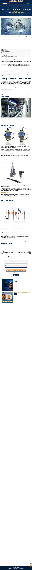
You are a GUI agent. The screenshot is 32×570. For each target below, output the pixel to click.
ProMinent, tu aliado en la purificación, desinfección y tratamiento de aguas (9, 56)
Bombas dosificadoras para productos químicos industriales (22, 292)
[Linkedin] (12, 12)
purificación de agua (8, 248)
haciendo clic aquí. (19, 246)
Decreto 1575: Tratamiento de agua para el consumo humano (24, 252)
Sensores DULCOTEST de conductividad (6, 54)
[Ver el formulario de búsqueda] (30, 3)
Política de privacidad (16, 567)
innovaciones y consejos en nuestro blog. (18, 245)
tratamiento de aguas (12, 248)
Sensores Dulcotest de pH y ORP (5, 55)
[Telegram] (16, 12)
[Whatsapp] (15, 12)
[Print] (21, 12)
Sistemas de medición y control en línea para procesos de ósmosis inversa (9, 53)
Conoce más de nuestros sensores (5, 192)
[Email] (23, 12)
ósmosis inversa (3, 248)
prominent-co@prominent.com (13, 1)
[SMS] (19, 12)
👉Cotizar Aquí (20, 1)
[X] (10, 12)
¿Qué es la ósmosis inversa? (4, 50)
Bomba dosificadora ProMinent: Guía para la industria (21, 280)
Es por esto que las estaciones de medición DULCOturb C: (8, 153)
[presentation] (7, 285)
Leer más (15, 281)
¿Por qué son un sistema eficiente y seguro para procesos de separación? (9, 52)
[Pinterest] (13, 12)
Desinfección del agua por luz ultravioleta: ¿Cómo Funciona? (7, 252)
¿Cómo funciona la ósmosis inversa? (5, 51)
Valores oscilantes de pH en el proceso (5, 224)
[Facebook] (9, 12)
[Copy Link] (18, 12)
